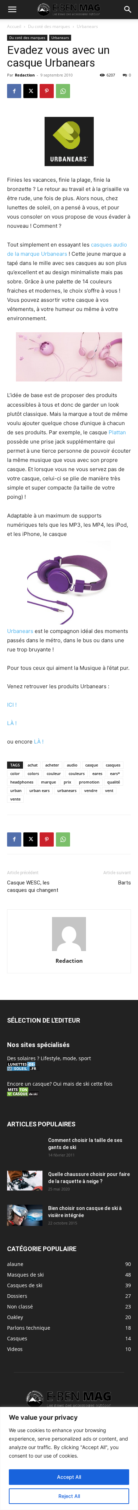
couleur (54, 773)
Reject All (69, 1496)
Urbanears (87, 26)
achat (33, 765)
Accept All (69, 1477)
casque (91, 765)
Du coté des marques (49, 26)
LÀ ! (12, 723)
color (15, 773)
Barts (124, 883)
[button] (12, 9)
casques (113, 765)
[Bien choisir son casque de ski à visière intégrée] (24, 1215)
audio (72, 765)
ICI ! (12, 704)
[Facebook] (14, 91)
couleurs (77, 773)
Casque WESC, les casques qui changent (32, 886)
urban (16, 790)
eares (97, 773)
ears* (115, 773)
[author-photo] (69, 951)
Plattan (117, 432)
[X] (30, 91)
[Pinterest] (47, 91)
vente (15, 799)
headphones (21, 782)
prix (67, 782)
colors (33, 773)
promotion (89, 782)
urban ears (39, 790)
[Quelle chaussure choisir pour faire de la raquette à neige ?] (24, 1181)
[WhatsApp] (63, 91)
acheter (52, 765)
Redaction (25, 75)
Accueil (14, 26)
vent (109, 790)
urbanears (66, 790)
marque (48, 782)
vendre (90, 790)
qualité (113, 782)
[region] (69, 1458)
